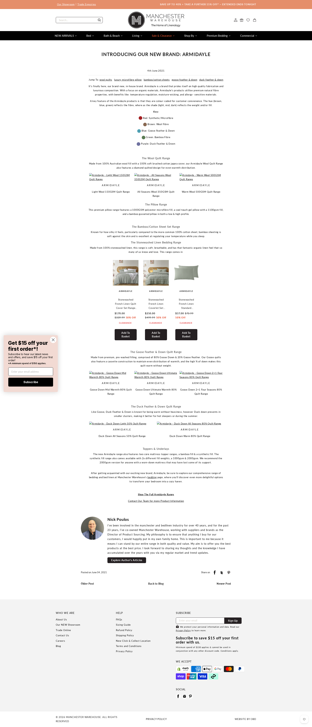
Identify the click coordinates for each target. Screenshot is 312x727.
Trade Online (63, 630)
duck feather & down (211, 79)
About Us (61, 619)
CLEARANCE (125, 323)
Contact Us (62, 635)
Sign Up (233, 620)
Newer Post (224, 583)
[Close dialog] (53, 339)
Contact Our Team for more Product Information (156, 500)
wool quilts (105, 79)
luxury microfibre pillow (128, 79)
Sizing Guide (123, 624)
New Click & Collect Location (133, 640)
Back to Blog (156, 583)
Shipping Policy (125, 635)
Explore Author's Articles (126, 560)
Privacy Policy (124, 651)
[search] (79, 20)
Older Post (87, 583)
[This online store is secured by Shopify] (183, 669)
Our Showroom (66, 4)
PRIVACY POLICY (156, 719)
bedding (152, 477)
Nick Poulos (118, 519)
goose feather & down (184, 79)
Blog (58, 646)
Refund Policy (124, 630)
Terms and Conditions (129, 646)
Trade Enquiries (86, 4)
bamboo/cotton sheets (157, 79)
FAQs (119, 619)
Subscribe (30, 382)
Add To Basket (125, 334)
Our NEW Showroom (68, 624)
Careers (60, 640)
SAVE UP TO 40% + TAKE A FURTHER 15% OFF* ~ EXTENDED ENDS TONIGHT (208, 4)
